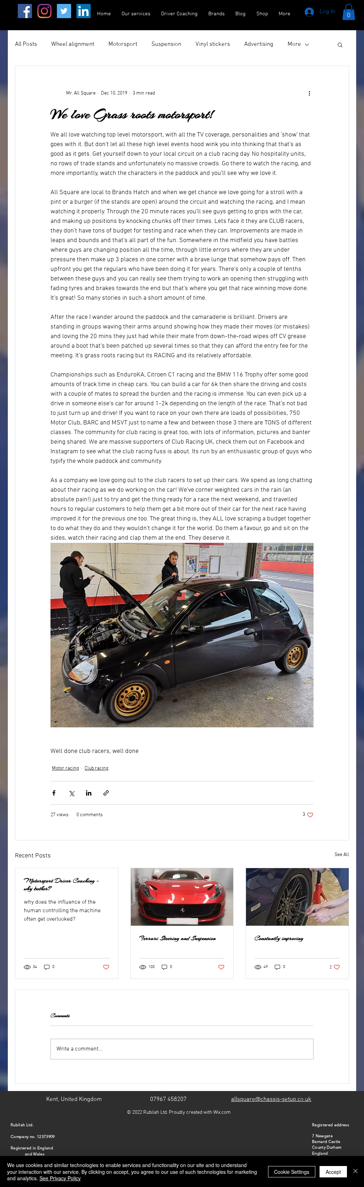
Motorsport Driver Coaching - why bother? (61, 884)
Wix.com (222, 1113)
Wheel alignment (72, 44)
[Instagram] (44, 11)
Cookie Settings (291, 1171)
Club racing (96, 768)
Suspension (166, 44)
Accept (333, 1171)
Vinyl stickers (213, 44)
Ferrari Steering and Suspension (177, 938)
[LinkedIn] (83, 11)
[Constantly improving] (297, 897)
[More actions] (309, 93)
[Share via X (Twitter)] (71, 793)
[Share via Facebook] (53, 793)
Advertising (258, 44)
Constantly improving (279, 938)
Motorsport (122, 44)
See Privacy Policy (60, 1178)
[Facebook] (25, 11)
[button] (348, 12)
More (294, 44)
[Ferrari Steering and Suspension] (182, 897)
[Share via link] (106, 793)
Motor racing (65, 768)
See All (341, 855)
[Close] (355, 1171)
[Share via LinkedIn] (88, 793)
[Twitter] (64, 11)
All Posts (26, 44)
